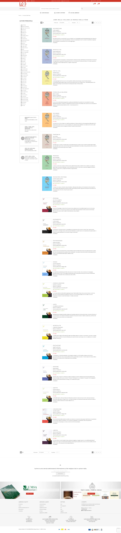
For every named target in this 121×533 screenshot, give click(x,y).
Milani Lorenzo (23, 78)
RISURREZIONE (57, 28)
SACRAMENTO (57, 219)
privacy (41, 510)
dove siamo (21, 509)
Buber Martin (23, 37)
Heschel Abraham (24, 69)
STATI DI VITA (56, 71)
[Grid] (43, 23)
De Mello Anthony (24, 47)
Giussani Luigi (23, 62)
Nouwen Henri (23, 81)
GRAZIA (55, 262)
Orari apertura (71, 519)
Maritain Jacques (24, 73)
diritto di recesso (43, 509)
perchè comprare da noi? (24, 507)
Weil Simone (23, 103)
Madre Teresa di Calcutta (25, 72)
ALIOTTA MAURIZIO (57, 263)
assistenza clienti (43, 507)
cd (61, 507)
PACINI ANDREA (56, 157)
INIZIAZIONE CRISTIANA (60, 177)
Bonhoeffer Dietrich (24, 35)
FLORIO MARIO (56, 221)
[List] (41, 23)
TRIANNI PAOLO (56, 72)
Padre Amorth (23, 82)
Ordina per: (56, 22)
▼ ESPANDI (55, 42)
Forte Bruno (23, 58)
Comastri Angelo (24, 44)
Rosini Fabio (23, 93)
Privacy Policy (66, 475)
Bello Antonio (23, 31)
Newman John (23, 79)
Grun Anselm (23, 64)
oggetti (62, 510)
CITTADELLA (58, 31)
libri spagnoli (63, 505)
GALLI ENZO (55, 136)
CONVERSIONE (57, 409)
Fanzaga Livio (23, 53)
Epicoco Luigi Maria (24, 52)
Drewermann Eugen (25, 50)
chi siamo (21, 504)
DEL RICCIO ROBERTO (57, 200)
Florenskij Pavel (24, 55)
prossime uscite (63, 512)
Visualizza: (74, 22)
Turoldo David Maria (24, 100)
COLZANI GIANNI (56, 410)
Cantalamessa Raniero (25, 40)
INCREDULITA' (57, 325)
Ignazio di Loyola (24, 70)
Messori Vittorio (24, 76)
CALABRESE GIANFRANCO (58, 306)
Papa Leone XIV (24, 87)
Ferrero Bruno (23, 56)
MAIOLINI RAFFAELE (57, 432)
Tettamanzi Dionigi (24, 99)
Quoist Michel (23, 90)
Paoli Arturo (23, 84)
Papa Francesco (24, 85)
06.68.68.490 (84, 509)
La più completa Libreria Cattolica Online (50, 519)
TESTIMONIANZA (57, 240)
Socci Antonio (23, 96)
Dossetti (22, 49)
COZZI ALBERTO (56, 30)
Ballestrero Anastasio (25, 26)
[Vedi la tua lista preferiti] (94, 4)
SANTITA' (55, 387)
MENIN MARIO (56, 368)
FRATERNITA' (56, 134)
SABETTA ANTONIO (56, 347)
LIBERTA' (55, 430)
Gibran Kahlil (23, 59)
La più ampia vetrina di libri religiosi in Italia (92, 519)
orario (20, 505)
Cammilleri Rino (24, 38)
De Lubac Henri (24, 46)
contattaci (21, 510)
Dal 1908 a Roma (29, 519)
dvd (61, 509)
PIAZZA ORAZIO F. (56, 389)
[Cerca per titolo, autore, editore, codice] (91, 8)
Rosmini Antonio (24, 94)
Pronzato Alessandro (25, 88)
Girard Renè (23, 61)
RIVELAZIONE (57, 345)
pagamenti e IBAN (43, 512)
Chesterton (23, 43)
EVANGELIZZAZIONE (58, 283)
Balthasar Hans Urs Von (25, 28)
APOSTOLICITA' (57, 49)
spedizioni (42, 505)
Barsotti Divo (23, 29)
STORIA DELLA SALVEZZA (60, 92)
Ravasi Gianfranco (24, 91)
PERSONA (56, 198)
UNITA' (55, 304)
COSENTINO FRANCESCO (58, 327)
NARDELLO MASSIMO (57, 284)
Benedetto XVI (23, 32)
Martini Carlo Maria (24, 75)
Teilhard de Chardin (24, 97)
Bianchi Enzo (23, 34)
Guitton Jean (23, 67)
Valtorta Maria (23, 102)
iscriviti (60, 473)
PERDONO (56, 155)
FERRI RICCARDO (56, 242)
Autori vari (23, 105)
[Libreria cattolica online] (23, 4)
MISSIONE (56, 366)
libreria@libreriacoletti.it (86, 510)
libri (61, 504)
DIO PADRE (56, 113)
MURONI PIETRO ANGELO (58, 178)
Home (20, 15)
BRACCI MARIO (56, 93)
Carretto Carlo (23, 41)
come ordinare (43, 504)
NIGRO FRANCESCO (57, 51)
